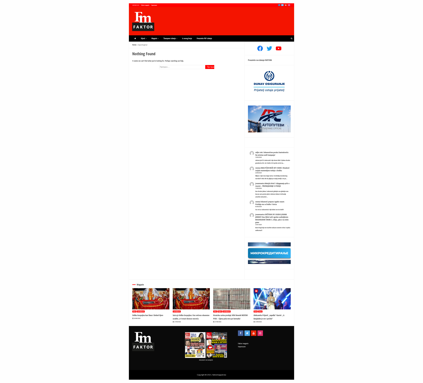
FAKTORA (268, 60)
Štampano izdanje (170, 38)
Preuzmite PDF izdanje (204, 38)
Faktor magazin (145, 5)
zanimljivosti (140, 311)
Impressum (154, 5)
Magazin (154, 38)
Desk (134, 311)
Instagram (289, 5)
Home (134, 45)
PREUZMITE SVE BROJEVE (206, 360)
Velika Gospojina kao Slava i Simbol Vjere (147, 315)
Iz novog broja (187, 38)
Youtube (286, 5)
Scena (260, 311)
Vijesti (143, 38)
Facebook (279, 5)
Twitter (282, 5)
